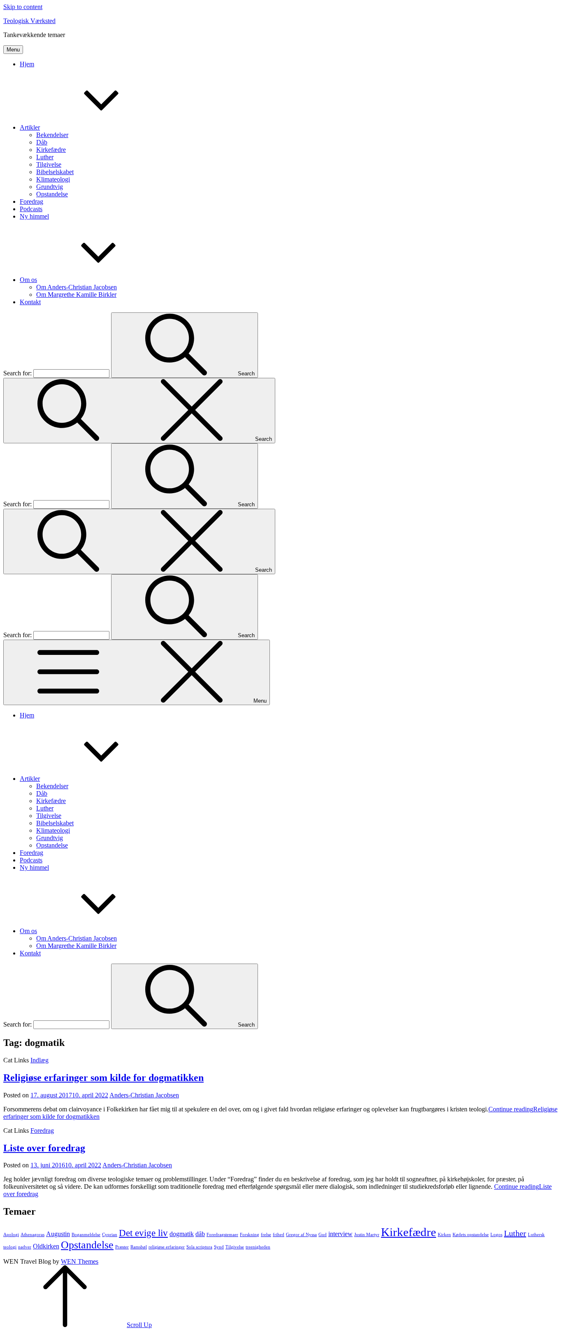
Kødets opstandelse (471, 1234)
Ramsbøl (138, 1247)
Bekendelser (52, 134)
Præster (122, 1247)
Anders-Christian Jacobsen (144, 1095)
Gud (322, 1234)
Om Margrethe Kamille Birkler (76, 294)
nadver (24, 1247)
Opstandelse (52, 194)
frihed (278, 1234)
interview (340, 1234)
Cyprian (109, 1234)
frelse (266, 1234)
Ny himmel (34, 216)
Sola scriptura (199, 1247)
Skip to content (22, 6)
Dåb (41, 142)
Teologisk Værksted (29, 20)
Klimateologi (53, 179)
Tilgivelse (48, 164)
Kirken (444, 1234)
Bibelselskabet (55, 171)
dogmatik (182, 1234)
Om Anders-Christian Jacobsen (76, 287)
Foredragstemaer (222, 1234)
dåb (200, 1234)
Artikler (30, 127)
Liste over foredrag (44, 1148)
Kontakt (30, 301)
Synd (219, 1247)
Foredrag (31, 201)
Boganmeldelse (86, 1234)
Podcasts (31, 208)
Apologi (11, 1234)
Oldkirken (46, 1246)
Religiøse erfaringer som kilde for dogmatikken (103, 1077)
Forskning (249, 1234)
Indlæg (39, 1060)
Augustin (58, 1234)
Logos (496, 1234)
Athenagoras (32, 1234)
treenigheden (258, 1247)
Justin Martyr (366, 1234)
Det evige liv (143, 1232)
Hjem (27, 64)
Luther (44, 157)
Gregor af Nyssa (301, 1234)
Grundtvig (49, 186)
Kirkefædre (51, 149)
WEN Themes (79, 1261)
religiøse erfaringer (167, 1247)
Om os (28, 279)
